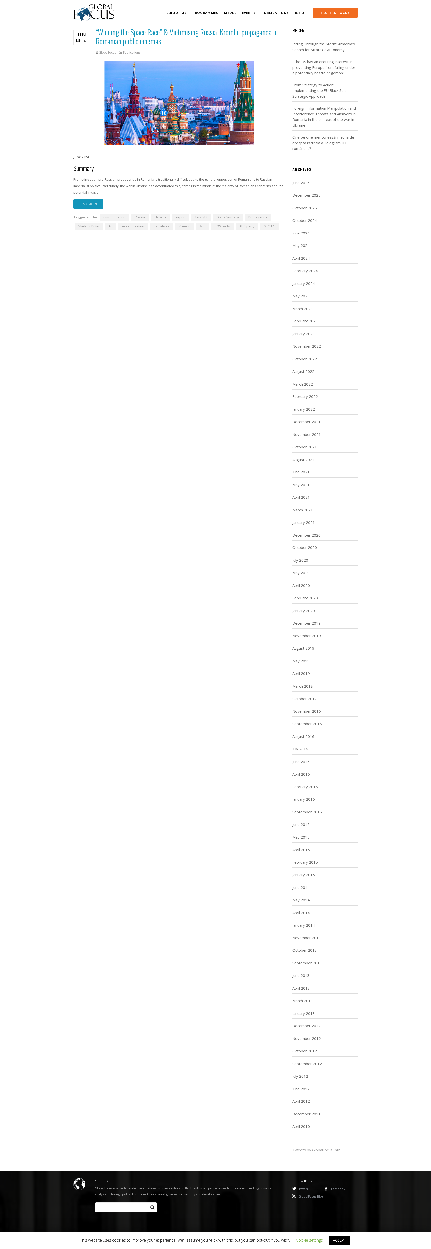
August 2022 (303, 371)
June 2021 (301, 471)
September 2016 (307, 723)
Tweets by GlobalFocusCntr (316, 1149)
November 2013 (306, 937)
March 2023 (302, 308)
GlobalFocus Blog (311, 1196)
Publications (131, 52)
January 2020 (303, 610)
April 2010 (301, 1126)
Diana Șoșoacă (228, 217)
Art (110, 226)
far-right (201, 217)
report (181, 217)
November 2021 (306, 434)
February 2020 (305, 597)
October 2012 (304, 1050)
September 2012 (307, 1063)
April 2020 (301, 585)
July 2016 (300, 748)
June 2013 (301, 975)
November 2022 (306, 346)
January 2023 (303, 333)
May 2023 (301, 295)
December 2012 (306, 1025)
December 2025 (306, 195)
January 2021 (303, 522)
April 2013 (301, 988)
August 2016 (303, 736)
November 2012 (306, 1038)
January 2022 (303, 409)
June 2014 (301, 887)
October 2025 (304, 207)
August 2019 (303, 648)
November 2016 (306, 711)
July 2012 (300, 1076)
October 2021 (304, 446)
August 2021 (303, 459)
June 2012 (301, 1088)
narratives (161, 226)
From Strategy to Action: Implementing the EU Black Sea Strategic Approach (319, 90)
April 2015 (301, 849)
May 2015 (301, 837)
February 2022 (305, 396)
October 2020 (304, 547)
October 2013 (304, 950)
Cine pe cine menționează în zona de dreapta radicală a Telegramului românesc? (323, 143)
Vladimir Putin (88, 226)
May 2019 (301, 660)
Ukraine (161, 217)
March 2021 (302, 509)
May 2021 (301, 484)
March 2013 (302, 1000)
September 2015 (307, 811)
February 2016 (305, 786)
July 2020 (300, 560)
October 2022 (304, 358)
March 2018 (302, 686)
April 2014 (301, 912)
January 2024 (303, 283)
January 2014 (303, 925)
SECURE (270, 226)
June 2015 (301, 824)
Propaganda (257, 217)
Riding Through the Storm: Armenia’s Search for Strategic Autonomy (323, 46)
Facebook (338, 1189)
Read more (88, 204)
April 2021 (301, 497)
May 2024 (301, 245)
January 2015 (303, 874)
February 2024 (305, 270)
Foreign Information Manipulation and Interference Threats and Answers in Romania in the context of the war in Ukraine (324, 117)
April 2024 (301, 258)
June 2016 (301, 761)
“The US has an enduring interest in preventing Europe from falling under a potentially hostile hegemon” (323, 67)
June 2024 (301, 233)
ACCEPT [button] (339, 1240)
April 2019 (301, 673)
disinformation (114, 217)
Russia (140, 217)
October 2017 (304, 698)
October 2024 (304, 220)
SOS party (222, 226)
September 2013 (307, 962)
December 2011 (306, 1113)
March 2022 (302, 384)
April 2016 (301, 774)
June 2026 (301, 182)
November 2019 (306, 635)
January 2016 (303, 799)
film (202, 226)
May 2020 (301, 572)
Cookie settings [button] (309, 1240)
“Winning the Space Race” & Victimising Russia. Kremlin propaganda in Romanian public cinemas (187, 36)
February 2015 (305, 862)
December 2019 (306, 623)
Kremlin (184, 226)
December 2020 (306, 535)
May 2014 (301, 899)
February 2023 (305, 320)
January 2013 (303, 1013)
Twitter (303, 1189)
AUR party (246, 226)
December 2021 (306, 421)
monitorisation (133, 226)
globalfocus (107, 52)
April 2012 (301, 1101)
